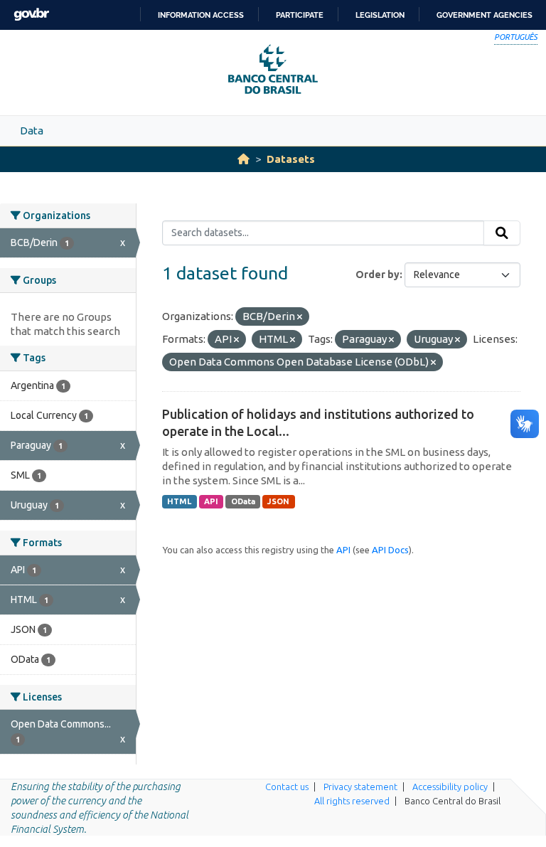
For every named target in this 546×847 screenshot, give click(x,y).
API (211, 501)
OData (243, 501)
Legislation (380, 15)
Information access (201, 15)
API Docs (390, 550)
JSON (278, 501)
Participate (299, 15)
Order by (377, 274)
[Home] (243, 159)
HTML (179, 501)
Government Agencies (484, 15)
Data (31, 130)
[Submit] (501, 233)
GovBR (31, 14)
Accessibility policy (450, 787)
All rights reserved (352, 801)
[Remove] (299, 317)
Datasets (291, 159)
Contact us (287, 787)
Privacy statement (360, 787)
